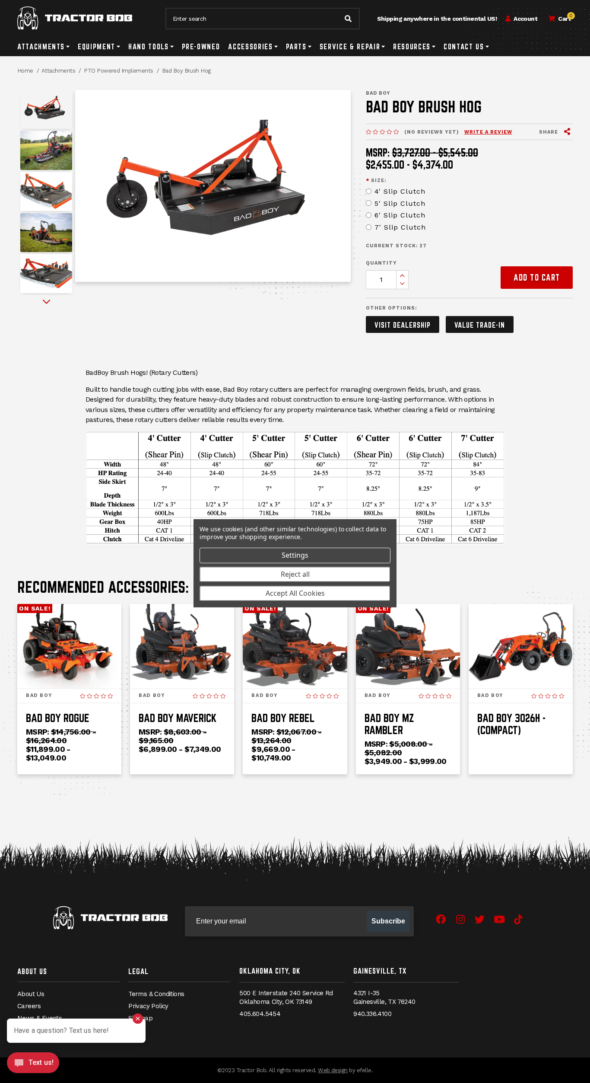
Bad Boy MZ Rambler (389, 724)
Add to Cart (537, 277)
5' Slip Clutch (399, 203)
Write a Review (488, 132)
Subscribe (388, 921)
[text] (382, 132)
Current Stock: (396, 246)
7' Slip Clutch (400, 227)
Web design (333, 1070)
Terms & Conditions (156, 994)
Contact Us (464, 46)
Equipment (96, 46)
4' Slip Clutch (399, 191)
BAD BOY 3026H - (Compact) (511, 724)
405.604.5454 (259, 1014)
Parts (296, 46)
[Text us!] (33, 1065)
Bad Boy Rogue (57, 718)
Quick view (69, 676)
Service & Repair (350, 46)
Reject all (295, 574)
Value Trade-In (479, 325)
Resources (412, 46)
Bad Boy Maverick (177, 718)
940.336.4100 (372, 1014)
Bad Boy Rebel (283, 718)
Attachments (41, 46)
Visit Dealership (402, 325)
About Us (32, 971)
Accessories (250, 46)
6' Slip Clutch (399, 215)
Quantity (381, 263)
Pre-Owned (201, 46)
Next (46, 301)
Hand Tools (148, 46)
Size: (376, 180)
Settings (295, 555)
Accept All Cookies (295, 593)
